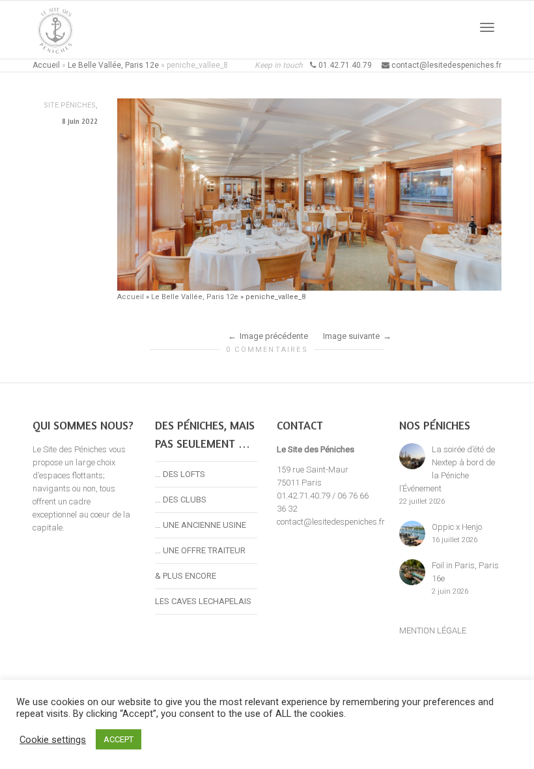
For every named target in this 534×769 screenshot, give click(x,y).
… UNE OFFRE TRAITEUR (200, 550)
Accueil (46, 65)
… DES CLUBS (180, 499)
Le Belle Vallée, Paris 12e (113, 65)
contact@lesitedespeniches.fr (331, 522)
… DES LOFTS (180, 474)
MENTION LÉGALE (432, 630)
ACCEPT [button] (119, 739)
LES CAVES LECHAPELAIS (203, 601)
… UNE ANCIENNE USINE (200, 525)
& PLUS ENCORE (185, 576)
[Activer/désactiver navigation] (487, 27)
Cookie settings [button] (53, 740)
